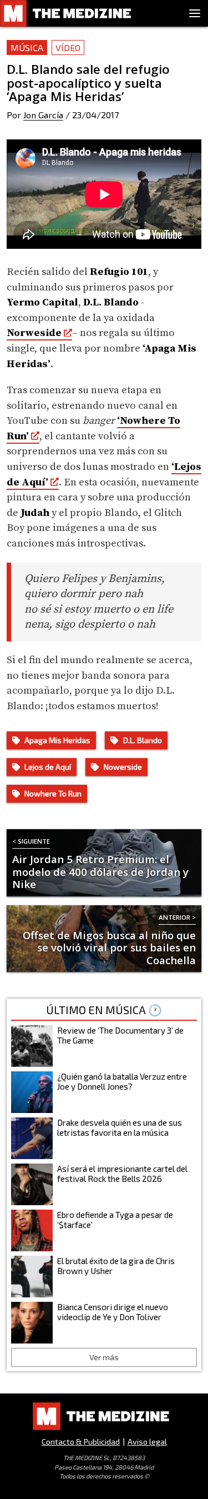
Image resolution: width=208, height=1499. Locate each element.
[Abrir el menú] (194, 13)
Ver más (104, 1357)
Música (27, 47)
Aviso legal (147, 1441)
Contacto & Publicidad (81, 1441)
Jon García (43, 114)
